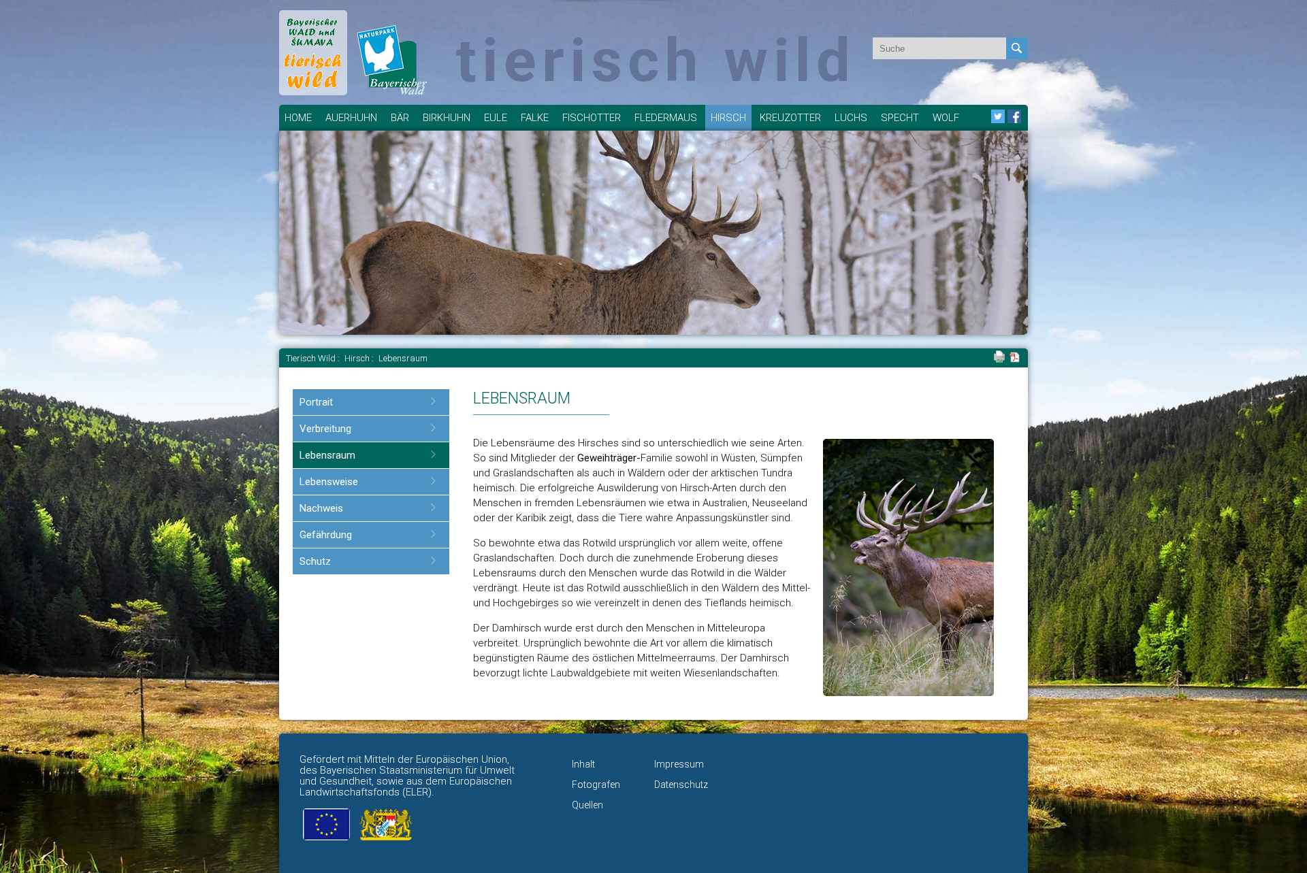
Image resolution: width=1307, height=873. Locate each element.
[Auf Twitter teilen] (998, 120)
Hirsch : (360, 358)
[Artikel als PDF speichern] (1015, 359)
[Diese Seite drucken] (999, 359)
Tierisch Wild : (314, 358)
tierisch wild (656, 60)
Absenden (1017, 48)
